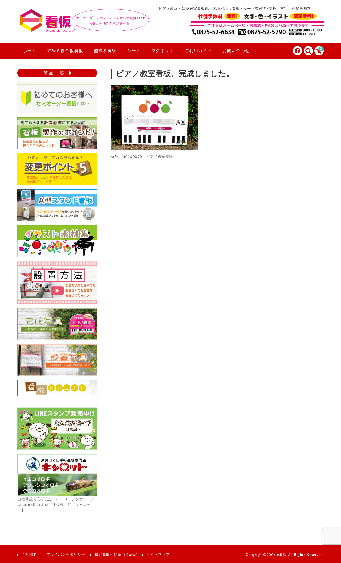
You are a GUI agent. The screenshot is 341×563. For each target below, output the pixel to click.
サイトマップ (158, 555)
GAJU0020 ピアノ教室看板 (147, 157)
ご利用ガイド (198, 51)
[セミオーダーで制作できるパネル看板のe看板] (84, 27)
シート (134, 51)
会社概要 (29, 555)
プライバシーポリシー (65, 555)
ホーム (29, 51)
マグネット (162, 51)
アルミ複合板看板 (65, 51)
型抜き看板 (105, 51)
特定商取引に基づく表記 (116, 555)
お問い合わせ (236, 51)
